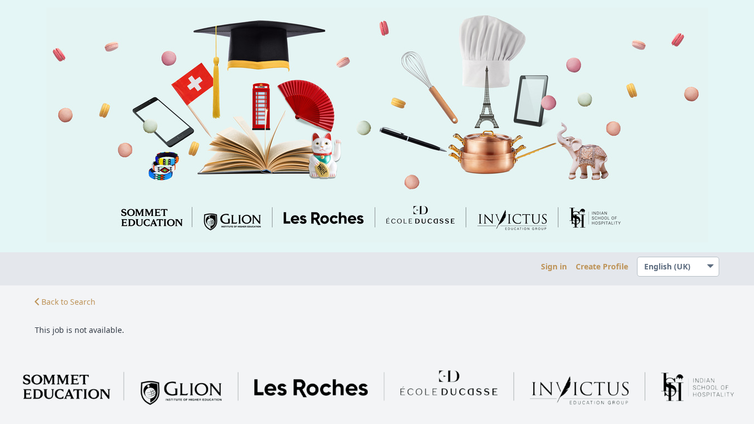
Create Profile (602, 266)
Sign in (554, 266)
